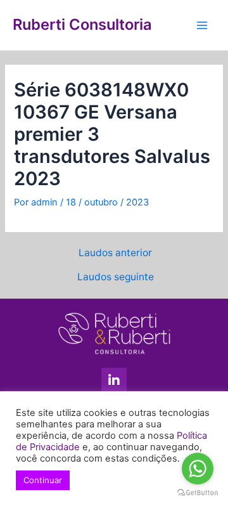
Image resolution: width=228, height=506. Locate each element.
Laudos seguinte (115, 277)
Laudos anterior (115, 253)
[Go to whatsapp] (197, 468)
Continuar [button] (42, 480)
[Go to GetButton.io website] (197, 493)
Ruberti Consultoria (82, 24)
